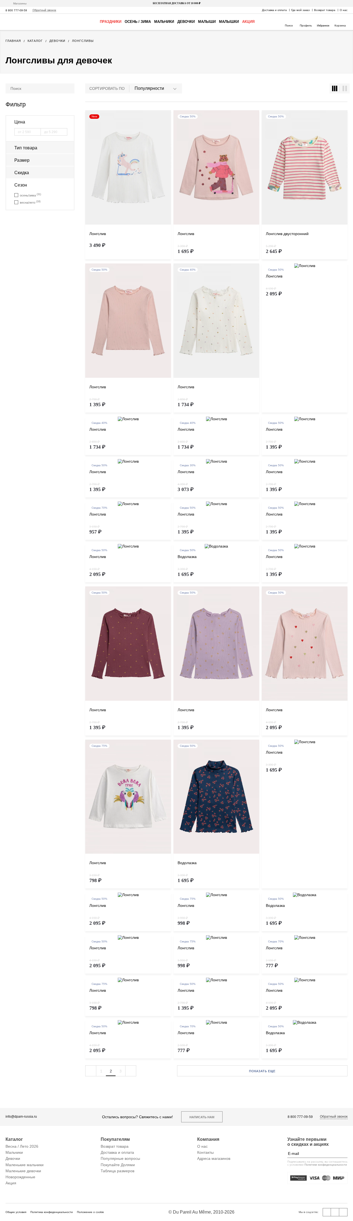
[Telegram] (343, 1212)
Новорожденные (20, 1177)
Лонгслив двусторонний (287, 233)
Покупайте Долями (118, 1165)
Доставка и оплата (274, 10)
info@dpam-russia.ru (21, 1116)
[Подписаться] (343, 1153)
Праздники (110, 22)
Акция (248, 22)
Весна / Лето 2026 (22, 1146)
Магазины (19, 3)
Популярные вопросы (120, 1158)
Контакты (205, 1152)
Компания (208, 1139)
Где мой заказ (300, 10)
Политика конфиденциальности (51, 1212)
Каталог (14, 1139)
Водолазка (187, 556)
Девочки (186, 22)
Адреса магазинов (213, 1158)
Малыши (207, 22)
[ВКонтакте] (327, 1212)
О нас (343, 10)
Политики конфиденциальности (325, 1164)
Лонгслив (97, 233)
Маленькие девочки (23, 1171)
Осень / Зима (138, 22)
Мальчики (164, 22)
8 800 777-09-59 (16, 10)
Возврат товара (324, 10)
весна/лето (30, 202)
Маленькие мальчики (25, 1165)
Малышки (229, 22)
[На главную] (22, 22)
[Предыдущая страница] (90, 1070)
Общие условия (16, 1212)
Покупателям (115, 1139)
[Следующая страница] (130, 1070)
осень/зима (30, 195)
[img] (128, 167)
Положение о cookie (90, 1212)
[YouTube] (335, 1212)
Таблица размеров (117, 1171)
